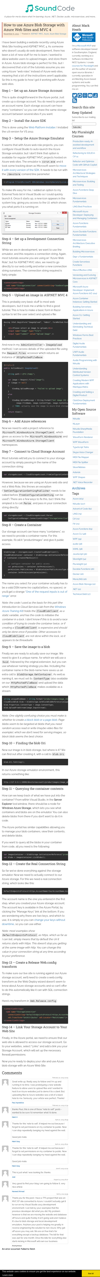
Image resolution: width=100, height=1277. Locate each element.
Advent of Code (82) (82, 509)
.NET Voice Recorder (83, 482)
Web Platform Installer (42, 127)
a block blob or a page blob (40, 719)
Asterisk (76, 472)
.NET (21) (77, 589)
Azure (46, 34)
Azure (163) (78, 499)
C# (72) (76, 519)
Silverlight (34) (79, 559)
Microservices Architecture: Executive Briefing (84, 243)
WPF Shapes (79, 477)
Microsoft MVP (84, 46)
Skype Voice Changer (83, 452)
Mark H (15, 1117)
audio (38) (77, 544)
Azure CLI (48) (79, 534)
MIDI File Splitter (80, 462)
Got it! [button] (91, 1273)
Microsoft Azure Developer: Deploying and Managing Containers (85, 214)
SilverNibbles (79, 467)
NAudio (76, 418)
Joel (13, 1177)
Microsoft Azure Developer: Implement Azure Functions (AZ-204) (85, 290)
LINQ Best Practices (82, 206)
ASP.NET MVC (37, 34)
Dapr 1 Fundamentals (83, 256)
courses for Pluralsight (83, 66)
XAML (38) (77, 549)
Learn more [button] (7, 1275)
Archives (78, 488)
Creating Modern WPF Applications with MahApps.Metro (83, 383)
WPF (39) (77, 539)
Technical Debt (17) (81, 594)
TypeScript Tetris (81, 447)
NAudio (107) (79, 504)
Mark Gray (16, 1141)
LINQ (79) (77, 514)
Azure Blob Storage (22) (84, 584)
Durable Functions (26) (83, 569)
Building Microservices (84, 251)
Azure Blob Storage (58, 34)
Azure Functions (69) (82, 529)
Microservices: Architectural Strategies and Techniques (84, 173)
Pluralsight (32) (80, 564)
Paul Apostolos (18, 1103)
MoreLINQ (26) (80, 579)
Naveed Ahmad (18, 1191)
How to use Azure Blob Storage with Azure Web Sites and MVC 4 (34, 27)
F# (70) (76, 524)
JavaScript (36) (80, 554)
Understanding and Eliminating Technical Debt (83, 326)
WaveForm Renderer (83, 437)
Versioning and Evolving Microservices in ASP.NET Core (85, 278)
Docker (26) (78, 574)
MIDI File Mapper (81, 457)
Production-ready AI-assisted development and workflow (83, 144)
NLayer (76, 424)
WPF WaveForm (81, 442)
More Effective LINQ (82, 270)
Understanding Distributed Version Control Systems (82, 371)
